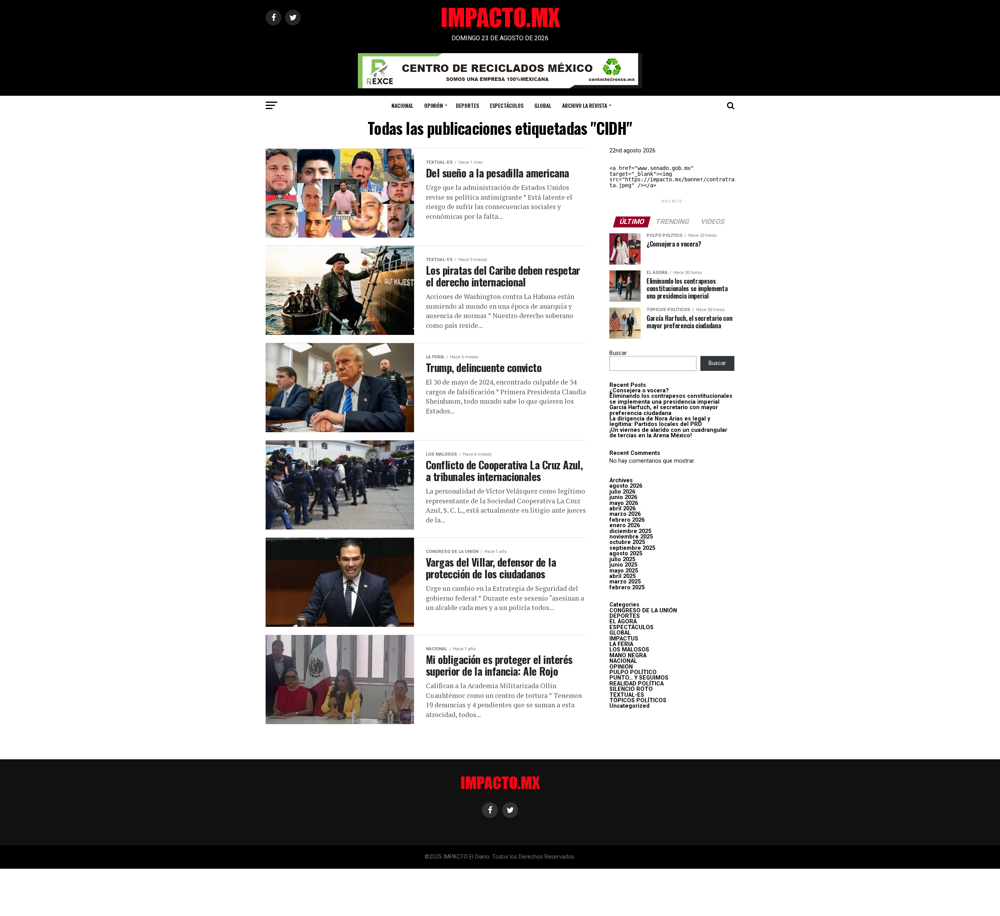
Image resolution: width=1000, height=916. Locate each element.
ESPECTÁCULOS (506, 105)
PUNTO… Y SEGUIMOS (638, 677)
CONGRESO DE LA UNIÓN (643, 610)
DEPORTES (467, 105)
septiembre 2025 (632, 548)
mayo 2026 (623, 503)
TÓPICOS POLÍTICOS (637, 700)
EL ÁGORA (623, 621)
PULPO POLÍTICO (633, 672)
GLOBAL (542, 105)
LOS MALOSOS (629, 649)
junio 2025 (623, 565)
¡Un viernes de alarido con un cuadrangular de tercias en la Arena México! (668, 433)
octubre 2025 (627, 542)
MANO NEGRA (627, 655)
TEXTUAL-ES (626, 695)
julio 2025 (622, 559)
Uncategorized (629, 706)
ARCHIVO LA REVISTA (584, 105)
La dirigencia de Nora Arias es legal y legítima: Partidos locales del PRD (659, 421)
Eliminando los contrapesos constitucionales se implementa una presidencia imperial (670, 399)
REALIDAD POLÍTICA (636, 683)
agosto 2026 (625, 486)
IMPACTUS (623, 638)
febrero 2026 (627, 520)
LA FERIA (621, 644)
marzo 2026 (625, 514)
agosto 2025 (625, 553)
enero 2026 (624, 525)
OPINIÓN (433, 105)
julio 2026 (622, 491)
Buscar (618, 353)
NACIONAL (402, 105)
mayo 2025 (623, 570)
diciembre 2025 (630, 531)
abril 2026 (622, 508)
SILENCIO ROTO (631, 689)
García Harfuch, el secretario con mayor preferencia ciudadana (663, 410)
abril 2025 (622, 576)
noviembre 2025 (631, 536)
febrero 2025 (627, 587)
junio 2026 (623, 497)
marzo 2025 (625, 581)
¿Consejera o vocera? (639, 390)
